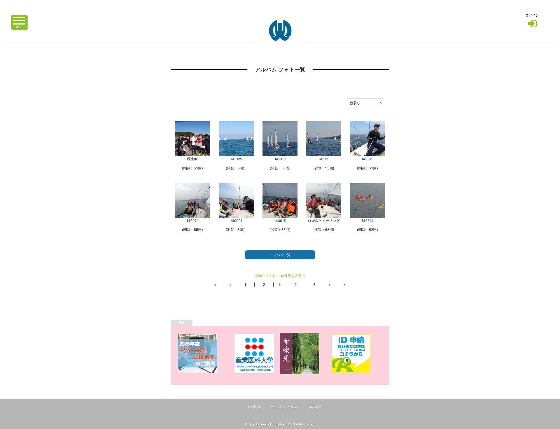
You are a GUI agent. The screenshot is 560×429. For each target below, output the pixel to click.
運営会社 (315, 407)
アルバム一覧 (280, 255)
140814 (367, 220)
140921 (367, 159)
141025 (236, 159)
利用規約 (254, 407)
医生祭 (192, 159)
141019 (280, 159)
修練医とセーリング (324, 220)
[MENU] (19, 20)
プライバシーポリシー (284, 407)
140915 (280, 220)
